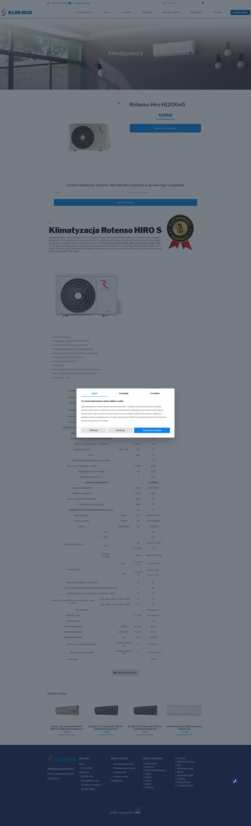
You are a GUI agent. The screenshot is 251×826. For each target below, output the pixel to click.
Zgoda (94, 393)
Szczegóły (124, 393)
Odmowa (93, 430)
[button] (234, 781)
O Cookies (155, 393)
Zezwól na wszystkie (152, 430)
